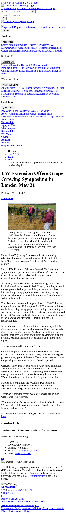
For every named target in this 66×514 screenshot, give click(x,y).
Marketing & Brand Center (20, 116)
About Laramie (9, 87)
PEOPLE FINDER (34, 501)
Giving (14, 8)
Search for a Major (10, 44)
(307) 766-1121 (24, 490)
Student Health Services (21, 67)
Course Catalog (18, 47)
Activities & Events (25, 70)
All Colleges (55, 50)
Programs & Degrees (12, 27)
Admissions (29, 27)
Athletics (22, 8)
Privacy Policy (42, 508)
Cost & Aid (41, 27)
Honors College (25, 50)
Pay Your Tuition (9, 110)
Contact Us (7, 493)
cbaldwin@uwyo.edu (26, 450)
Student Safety (42, 70)
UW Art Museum (46, 87)
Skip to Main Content (12, 2)
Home (14, 151)
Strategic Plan (45, 90)
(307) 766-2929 (23, 453)
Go (4, 18)
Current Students (56, 27)
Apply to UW (8, 125)
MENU (6, 30)
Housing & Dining (30, 65)
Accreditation (8, 505)
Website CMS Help (44, 116)
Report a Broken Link (12, 498)
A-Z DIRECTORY (11, 501)
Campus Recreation (11, 65)
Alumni (30, 8)
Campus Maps (16, 113)
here (3, 416)
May (10, 159)
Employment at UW (25, 508)
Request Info (7, 122)
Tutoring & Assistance (37, 47)
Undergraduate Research (23, 93)
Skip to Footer (30, 2)
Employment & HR (34, 113)
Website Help (22, 505)
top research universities (33, 476)
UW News (59, 116)
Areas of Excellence (27, 87)
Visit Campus (8, 119)
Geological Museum (27, 90)
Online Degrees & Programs (34, 44)
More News (7, 198)
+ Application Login (44, 8)
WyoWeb (6, 8)
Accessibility (22, 511)
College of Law (41, 50)
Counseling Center (42, 67)
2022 (10, 156)
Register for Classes (28, 110)
